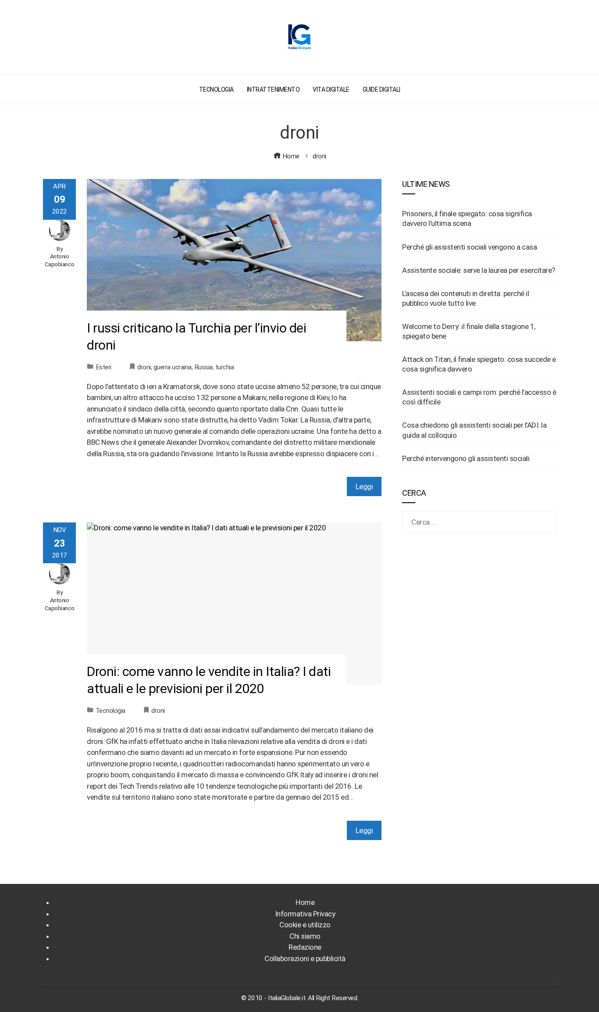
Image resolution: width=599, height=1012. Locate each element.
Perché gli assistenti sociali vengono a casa (469, 247)
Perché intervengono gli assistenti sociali (465, 458)
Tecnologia (110, 711)
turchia (224, 367)
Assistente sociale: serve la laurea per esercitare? (478, 270)
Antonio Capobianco (60, 260)
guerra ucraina (172, 367)
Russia (203, 367)
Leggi (364, 486)
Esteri (103, 367)
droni (144, 367)
